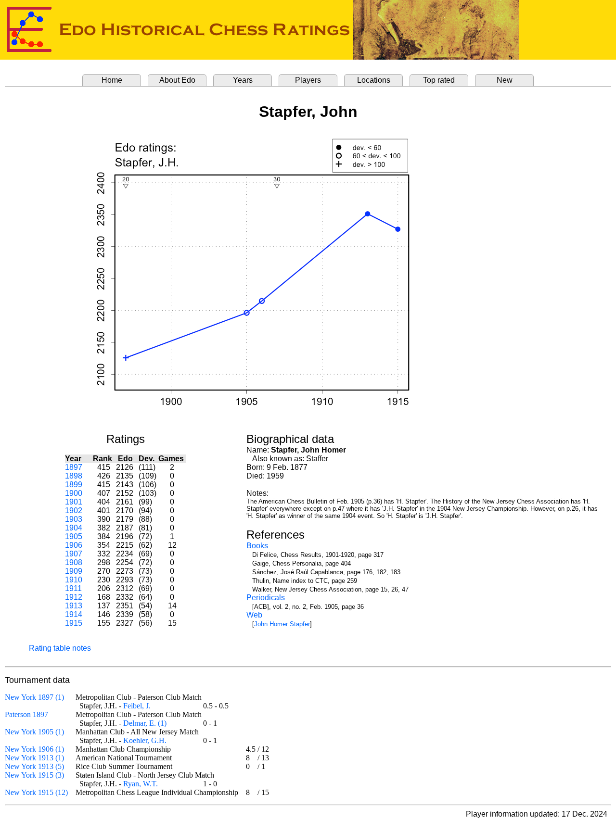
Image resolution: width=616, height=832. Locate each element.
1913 (73, 606)
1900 (73, 493)
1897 (73, 467)
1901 (73, 502)
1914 (73, 614)
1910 (73, 580)
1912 (73, 597)
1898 (73, 476)
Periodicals (265, 597)
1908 (73, 562)
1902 (73, 510)
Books (257, 546)
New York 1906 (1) (34, 749)
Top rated (439, 80)
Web (254, 615)
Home (112, 80)
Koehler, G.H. (145, 740)
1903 (73, 519)
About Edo (177, 80)
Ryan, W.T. (140, 784)
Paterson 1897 (26, 714)
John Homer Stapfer (282, 624)
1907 (73, 554)
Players (308, 80)
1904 (73, 528)
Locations (373, 80)
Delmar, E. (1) (145, 723)
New (505, 80)
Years (243, 80)
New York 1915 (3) (34, 775)
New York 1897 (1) (34, 697)
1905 (73, 536)
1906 (73, 545)
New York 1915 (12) (36, 792)
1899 (73, 484)
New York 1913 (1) (34, 758)
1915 (73, 623)
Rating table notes (60, 648)
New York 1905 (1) (34, 732)
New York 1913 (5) (34, 766)
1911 (73, 588)
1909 (73, 571)
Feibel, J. (137, 706)
